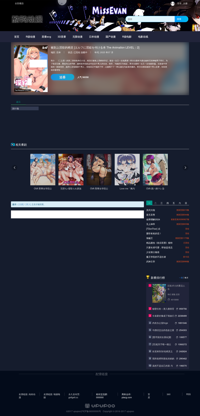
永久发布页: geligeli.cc (74, 394)
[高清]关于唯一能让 (161, 344)
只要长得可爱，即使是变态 (159, 247)
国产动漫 (111, 36)
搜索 (179, 18)
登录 (179, 3)
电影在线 (143, 36)
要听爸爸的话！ (154, 233)
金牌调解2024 (153, 219)
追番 (62, 77)
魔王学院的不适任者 (156, 256)
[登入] (28, 204)
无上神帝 (150, 224)
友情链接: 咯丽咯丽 (52, 394)
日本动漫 (94, 36)
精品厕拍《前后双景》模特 (159, 242)
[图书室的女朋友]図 (161, 337)
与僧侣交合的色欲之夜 (163, 330)
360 (168, 394)
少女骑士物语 (152, 252)
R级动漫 (30, 36)
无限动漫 (77, 36)
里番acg (46, 36)
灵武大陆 (150, 210)
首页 (16, 36)
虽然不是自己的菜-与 (162, 365)
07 (109, 52)
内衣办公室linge (160, 322)
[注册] (21, 204)
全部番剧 (19, 3)
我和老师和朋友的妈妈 (163, 358)
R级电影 (127, 36)
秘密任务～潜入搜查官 (163, 308)
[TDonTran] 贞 (153, 228)
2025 (102, 52)
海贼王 (149, 238)
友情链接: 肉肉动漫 (27, 394)
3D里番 (62, 36)
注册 (185, 3)
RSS (188, 394)
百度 (149, 394)
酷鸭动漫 (27, 18)
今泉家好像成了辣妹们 (163, 315)
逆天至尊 (150, 214)
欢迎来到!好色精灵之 (162, 351)
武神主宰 (150, 261)
